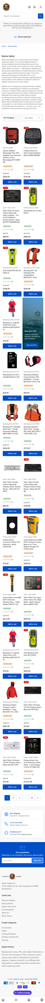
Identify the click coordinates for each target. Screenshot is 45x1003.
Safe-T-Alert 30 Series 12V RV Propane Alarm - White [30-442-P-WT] (12, 762)
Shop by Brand (7, 903)
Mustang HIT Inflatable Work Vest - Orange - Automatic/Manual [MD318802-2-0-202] (11, 430)
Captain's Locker (18, 979)
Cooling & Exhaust (9, 934)
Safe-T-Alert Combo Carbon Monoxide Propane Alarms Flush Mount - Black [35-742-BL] (32, 486)
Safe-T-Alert (7, 208)
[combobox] (22, 16)
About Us (5, 913)
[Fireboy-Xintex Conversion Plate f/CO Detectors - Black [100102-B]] (12, 525)
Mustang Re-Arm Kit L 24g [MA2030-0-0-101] (11, 376)
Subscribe (37, 860)
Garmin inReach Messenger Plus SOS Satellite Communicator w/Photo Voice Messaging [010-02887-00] (12, 156)
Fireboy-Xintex (28, 148)
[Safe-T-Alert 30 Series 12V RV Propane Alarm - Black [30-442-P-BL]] (33, 690)
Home (4, 46)
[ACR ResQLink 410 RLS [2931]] (33, 196)
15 (32, 798)
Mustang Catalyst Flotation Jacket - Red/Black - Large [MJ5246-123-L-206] (10, 708)
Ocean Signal (28, 537)
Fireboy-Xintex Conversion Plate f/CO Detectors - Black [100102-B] (11, 543)
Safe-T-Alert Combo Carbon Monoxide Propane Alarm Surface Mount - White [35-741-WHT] (12, 486)
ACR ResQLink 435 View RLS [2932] (31, 654)
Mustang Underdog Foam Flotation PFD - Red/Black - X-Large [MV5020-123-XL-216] (32, 378)
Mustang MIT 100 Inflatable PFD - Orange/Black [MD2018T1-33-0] (30, 274)
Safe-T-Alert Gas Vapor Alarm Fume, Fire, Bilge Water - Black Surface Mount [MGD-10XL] (32, 600)
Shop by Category (8, 900)
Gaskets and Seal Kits (10, 937)
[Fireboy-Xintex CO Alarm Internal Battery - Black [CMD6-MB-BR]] (33, 136)
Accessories (6, 928)
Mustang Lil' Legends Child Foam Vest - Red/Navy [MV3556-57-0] (11, 326)
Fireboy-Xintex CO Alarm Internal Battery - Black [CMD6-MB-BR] (32, 153)
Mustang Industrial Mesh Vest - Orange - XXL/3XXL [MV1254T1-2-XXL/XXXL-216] (32, 430)
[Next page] (37, 797)
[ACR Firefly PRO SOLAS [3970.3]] (12, 256)
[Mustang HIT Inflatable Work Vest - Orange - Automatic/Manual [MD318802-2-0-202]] (12, 412)
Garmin (5, 148)
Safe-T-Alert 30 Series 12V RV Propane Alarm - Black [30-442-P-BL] (33, 707)
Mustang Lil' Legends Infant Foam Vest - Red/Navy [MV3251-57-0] (11, 656)
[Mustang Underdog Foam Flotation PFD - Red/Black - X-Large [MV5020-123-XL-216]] (33, 360)
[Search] (40, 16)
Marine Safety (12, 46)
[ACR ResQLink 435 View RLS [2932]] (33, 638)
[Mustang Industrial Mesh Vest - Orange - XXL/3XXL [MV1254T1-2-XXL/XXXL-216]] (33, 412)
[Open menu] (40, 7)
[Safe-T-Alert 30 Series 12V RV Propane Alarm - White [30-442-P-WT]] (12, 745)
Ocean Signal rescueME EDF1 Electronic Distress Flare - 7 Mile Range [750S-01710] (12, 600)
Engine (4, 931)
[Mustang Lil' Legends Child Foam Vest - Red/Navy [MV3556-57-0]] (12, 308)
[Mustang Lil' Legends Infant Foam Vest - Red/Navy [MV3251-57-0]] (12, 638)
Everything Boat (8, 910)
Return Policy (7, 916)
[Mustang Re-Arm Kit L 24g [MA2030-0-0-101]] (12, 360)
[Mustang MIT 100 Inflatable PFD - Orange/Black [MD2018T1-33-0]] (33, 256)
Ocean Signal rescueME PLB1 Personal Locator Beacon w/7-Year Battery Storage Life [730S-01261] (33, 544)
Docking (5, 940)
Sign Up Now (32, 345)
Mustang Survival (29, 268)
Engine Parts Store (9, 907)
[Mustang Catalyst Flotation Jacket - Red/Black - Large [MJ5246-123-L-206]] (12, 690)
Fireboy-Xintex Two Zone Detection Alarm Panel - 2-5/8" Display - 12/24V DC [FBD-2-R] (32, 763)
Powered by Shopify (31, 979)
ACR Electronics (29, 208)
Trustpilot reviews (26, 834)
